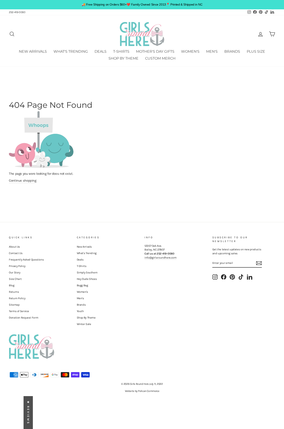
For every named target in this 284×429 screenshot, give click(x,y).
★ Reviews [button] (28, 412)
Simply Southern (87, 272)
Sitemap (14, 304)
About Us (14, 246)
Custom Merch (160, 58)
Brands (232, 51)
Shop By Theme (123, 58)
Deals (100, 51)
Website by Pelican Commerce (142, 391)
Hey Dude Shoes (87, 279)
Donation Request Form (23, 317)
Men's (212, 51)
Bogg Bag (82, 285)
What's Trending (70, 51)
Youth (80, 311)
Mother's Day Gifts (155, 51)
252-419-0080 (17, 12)
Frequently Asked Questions (26, 259)
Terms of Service (19, 311)
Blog (11, 285)
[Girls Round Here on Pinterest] (232, 277)
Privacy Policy (17, 266)
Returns (14, 291)
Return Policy (17, 298)
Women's (190, 51)
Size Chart (15, 279)
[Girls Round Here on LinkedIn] (249, 277)
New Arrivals (33, 51)
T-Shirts (121, 51)
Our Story (14, 272)
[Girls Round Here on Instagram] (215, 277)
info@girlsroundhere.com (160, 257)
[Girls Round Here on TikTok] (241, 277)
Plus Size (256, 51)
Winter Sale (84, 324)
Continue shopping (22, 180)
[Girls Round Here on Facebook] (223, 277)
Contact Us (15, 253)
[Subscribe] (259, 263)
